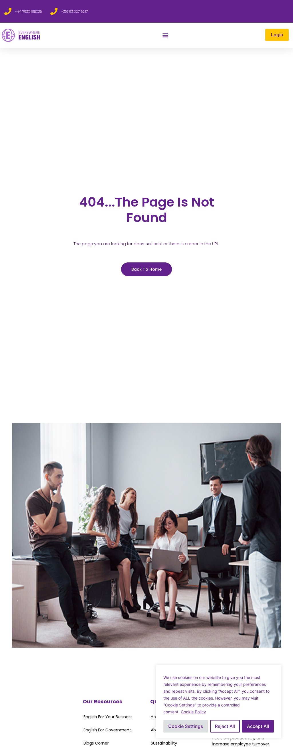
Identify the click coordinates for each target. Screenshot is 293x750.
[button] (165, 35)
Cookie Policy (193, 711)
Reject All (225, 726)
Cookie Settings (185, 726)
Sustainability (164, 743)
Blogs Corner (96, 743)
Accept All (258, 726)
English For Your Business (108, 717)
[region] (219, 702)
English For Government (107, 730)
